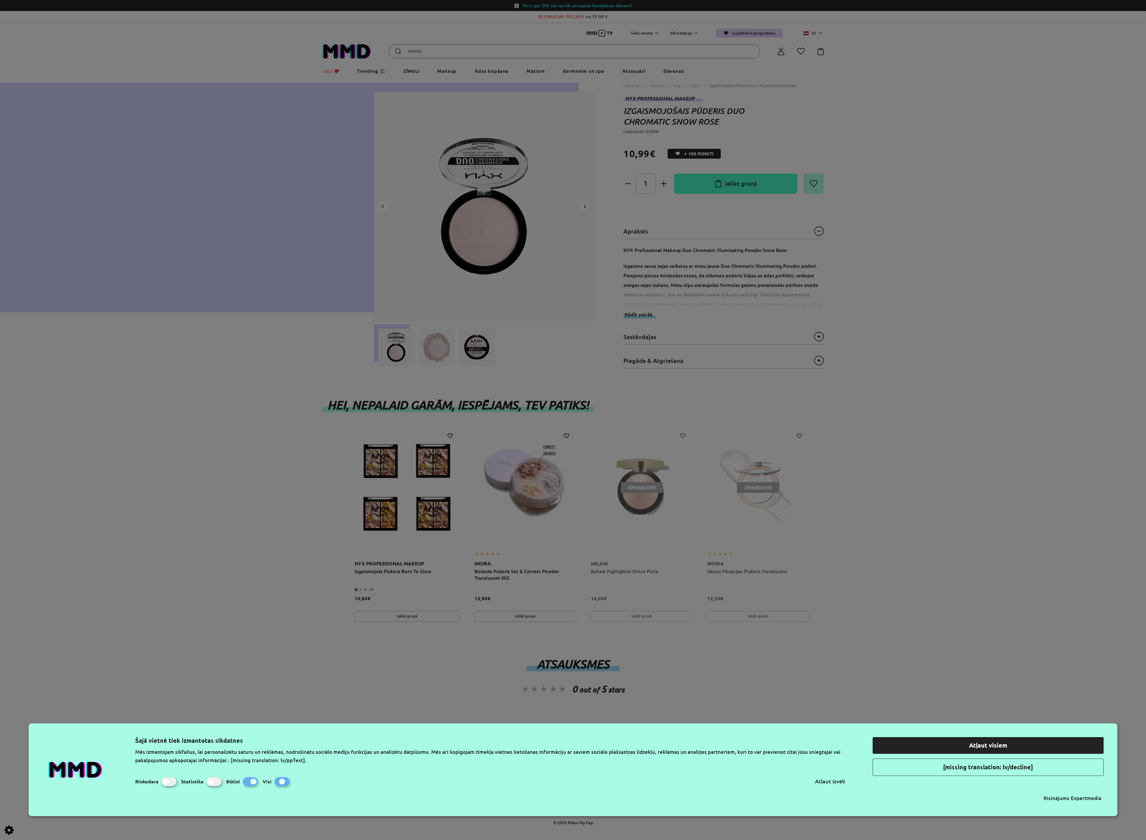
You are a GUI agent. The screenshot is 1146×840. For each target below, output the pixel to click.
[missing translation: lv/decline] (988, 767)
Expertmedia (1086, 798)
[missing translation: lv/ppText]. (268, 760)
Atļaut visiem (988, 745)
